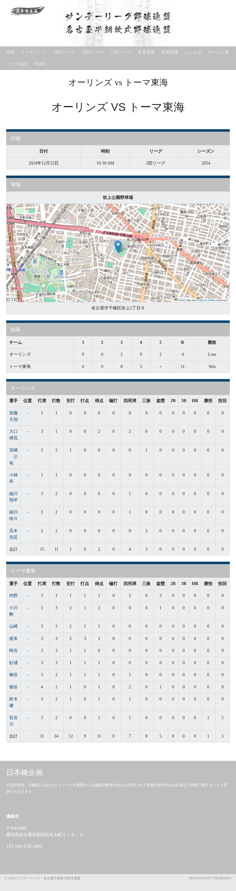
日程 (10, 52)
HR (195, 400)
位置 (27, 400)
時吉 (13, 650)
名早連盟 (146, 52)
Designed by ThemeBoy (210, 878)
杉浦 (13, 663)
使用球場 (169, 52)
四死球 (130, 400)
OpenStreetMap (207, 300)
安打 (70, 400)
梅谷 (13, 674)
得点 (99, 400)
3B (183, 400)
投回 (222, 400)
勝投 (208, 400)
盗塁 (160, 400)
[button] (118, 246)
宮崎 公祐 (13, 456)
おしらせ (193, 52)
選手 (13, 400)
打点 (85, 400)
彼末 (13, 638)
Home (40, 63)
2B (173, 400)
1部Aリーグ (64, 52)
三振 (146, 400)
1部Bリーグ (92, 52)
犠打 (113, 400)
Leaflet (181, 300)
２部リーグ (121, 52)
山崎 (13, 626)
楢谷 (13, 687)
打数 (56, 400)
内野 (13, 595)
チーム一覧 (218, 52)
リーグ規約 (17, 63)
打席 (42, 400)
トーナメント (34, 52)
